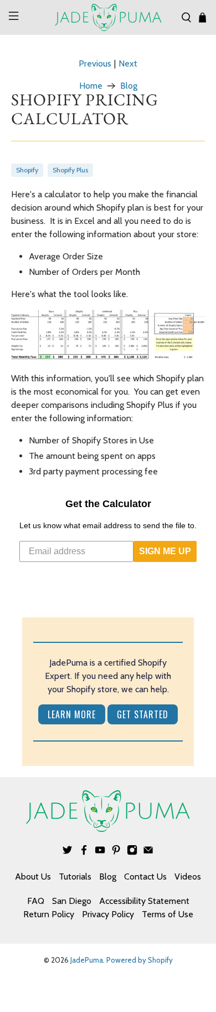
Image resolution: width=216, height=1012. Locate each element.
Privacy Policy (108, 914)
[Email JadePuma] (148, 852)
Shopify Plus (70, 170)
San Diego (71, 901)
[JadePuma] (108, 17)
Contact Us (145, 876)
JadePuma (86, 959)
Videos (187, 876)
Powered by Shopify (139, 959)
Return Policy (48, 914)
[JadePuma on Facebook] (84, 852)
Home (90, 85)
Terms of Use (167, 914)
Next (128, 63)
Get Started (142, 714)
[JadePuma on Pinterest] (116, 852)
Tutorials (75, 876)
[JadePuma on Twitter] (67, 852)
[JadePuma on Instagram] (132, 852)
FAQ (35, 901)
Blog (128, 85)
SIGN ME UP (165, 551)
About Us (33, 876)
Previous (95, 63)
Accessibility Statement (144, 901)
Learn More (72, 714)
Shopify (27, 170)
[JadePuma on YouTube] (100, 852)
